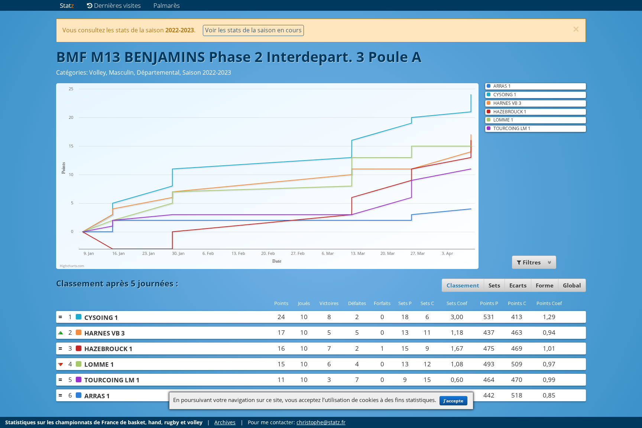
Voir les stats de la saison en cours (253, 30)
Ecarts (517, 285)
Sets (494, 285)
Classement (463, 285)
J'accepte (453, 401)
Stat (67, 5)
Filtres (531, 262)
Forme (545, 285)
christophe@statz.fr (321, 422)
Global (572, 285)
